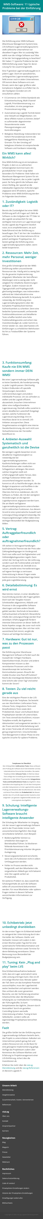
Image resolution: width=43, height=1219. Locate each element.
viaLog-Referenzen (31, 1068)
